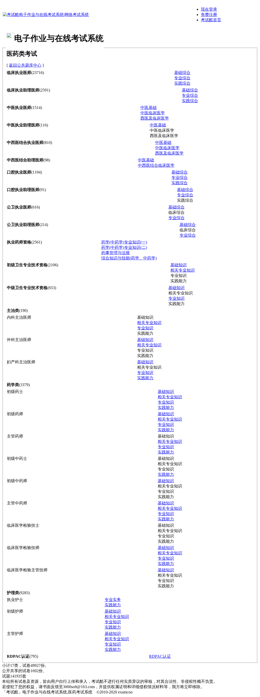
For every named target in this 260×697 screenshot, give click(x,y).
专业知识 (176, 298)
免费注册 (209, 14)
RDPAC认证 (160, 656)
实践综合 (182, 83)
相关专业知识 (182, 270)
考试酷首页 (211, 20)
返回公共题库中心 (25, 65)
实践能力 (145, 378)
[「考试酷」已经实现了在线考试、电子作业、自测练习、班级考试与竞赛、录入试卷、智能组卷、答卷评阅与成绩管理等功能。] (46, 14)
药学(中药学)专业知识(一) (124, 242)
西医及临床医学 (154, 118)
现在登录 (209, 9)
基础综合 (182, 72)
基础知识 (178, 265)
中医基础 (148, 107)
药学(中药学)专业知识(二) (124, 247)
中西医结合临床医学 (156, 165)
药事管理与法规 (115, 253)
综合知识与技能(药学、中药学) (129, 258)
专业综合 (182, 78)
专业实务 (113, 599)
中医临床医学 (152, 113)
